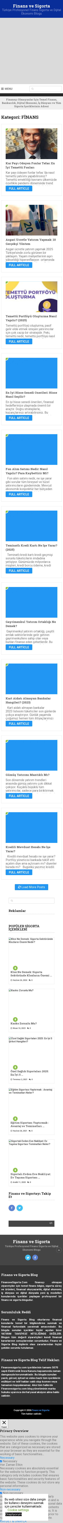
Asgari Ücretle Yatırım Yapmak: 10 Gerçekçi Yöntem (31, 242)
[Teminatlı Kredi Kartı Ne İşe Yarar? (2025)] (31, 526)
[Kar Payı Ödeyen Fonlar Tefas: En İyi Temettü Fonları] (31, 143)
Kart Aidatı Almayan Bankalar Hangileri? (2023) (28, 700)
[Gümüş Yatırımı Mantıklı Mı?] (31, 755)
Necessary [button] (7, 1457)
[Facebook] (12, 1208)
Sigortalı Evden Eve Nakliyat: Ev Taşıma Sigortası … (31, 1175)
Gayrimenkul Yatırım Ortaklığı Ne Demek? (31, 624)
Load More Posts (33, 887)
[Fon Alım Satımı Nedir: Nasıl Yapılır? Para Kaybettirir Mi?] (31, 449)
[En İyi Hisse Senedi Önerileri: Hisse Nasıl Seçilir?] (31, 373)
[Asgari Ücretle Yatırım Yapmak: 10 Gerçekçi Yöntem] (31, 220)
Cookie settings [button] (18, 1510)
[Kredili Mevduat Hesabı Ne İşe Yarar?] (31, 827)
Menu (9, 88)
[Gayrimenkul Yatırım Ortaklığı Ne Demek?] (31, 602)
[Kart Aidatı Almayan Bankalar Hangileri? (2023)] (31, 679)
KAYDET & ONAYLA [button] (13, 1521)
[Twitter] (20, 1208)
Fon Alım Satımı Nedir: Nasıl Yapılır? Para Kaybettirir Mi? (27, 471)
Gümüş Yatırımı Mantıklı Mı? (27, 775)
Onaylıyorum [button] (13, 1514)
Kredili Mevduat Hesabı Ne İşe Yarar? (28, 849)
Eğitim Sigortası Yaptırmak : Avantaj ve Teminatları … (30, 1124)
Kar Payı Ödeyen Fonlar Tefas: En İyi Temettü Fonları (30, 165)
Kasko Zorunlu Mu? (24, 1023)
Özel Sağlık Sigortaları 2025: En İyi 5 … (30, 1073)
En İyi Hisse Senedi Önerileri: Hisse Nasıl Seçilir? (31, 395)
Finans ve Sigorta (31, 6)
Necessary (10, 1461)
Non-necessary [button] (10, 1489)
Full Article (19, 188)
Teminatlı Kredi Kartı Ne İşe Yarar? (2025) (31, 547)
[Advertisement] (31, 51)
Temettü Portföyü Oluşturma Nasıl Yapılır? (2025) (31, 318)
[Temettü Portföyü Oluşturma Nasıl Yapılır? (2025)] (31, 296)
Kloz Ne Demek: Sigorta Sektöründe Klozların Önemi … (31, 973)
